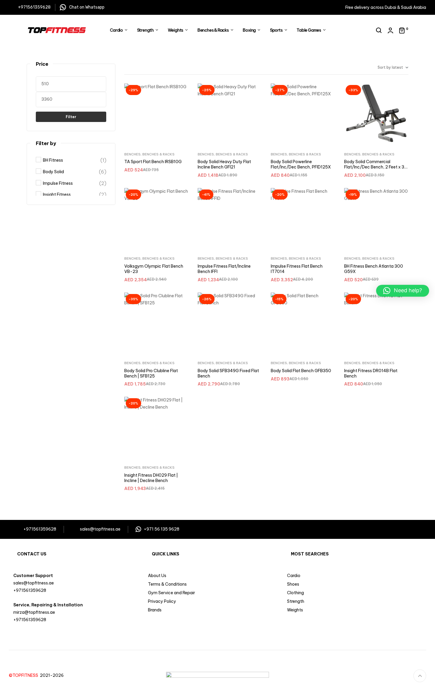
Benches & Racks (158, 154)
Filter (71, 117)
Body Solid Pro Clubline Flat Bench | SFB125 (151, 373)
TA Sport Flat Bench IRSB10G (153, 161)
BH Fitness (53, 160)
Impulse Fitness (58, 183)
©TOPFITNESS (24, 675)
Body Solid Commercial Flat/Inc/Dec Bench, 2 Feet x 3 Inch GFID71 (374, 167)
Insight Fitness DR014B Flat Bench (370, 373)
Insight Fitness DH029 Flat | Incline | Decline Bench (151, 478)
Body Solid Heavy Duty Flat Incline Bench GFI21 (224, 164)
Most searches (310, 554)
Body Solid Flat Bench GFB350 (301, 370)
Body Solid (53, 172)
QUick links (165, 554)
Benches (132, 154)
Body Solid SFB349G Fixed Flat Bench (228, 373)
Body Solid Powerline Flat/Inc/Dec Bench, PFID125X (301, 164)
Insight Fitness (57, 194)
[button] (402, 291)
